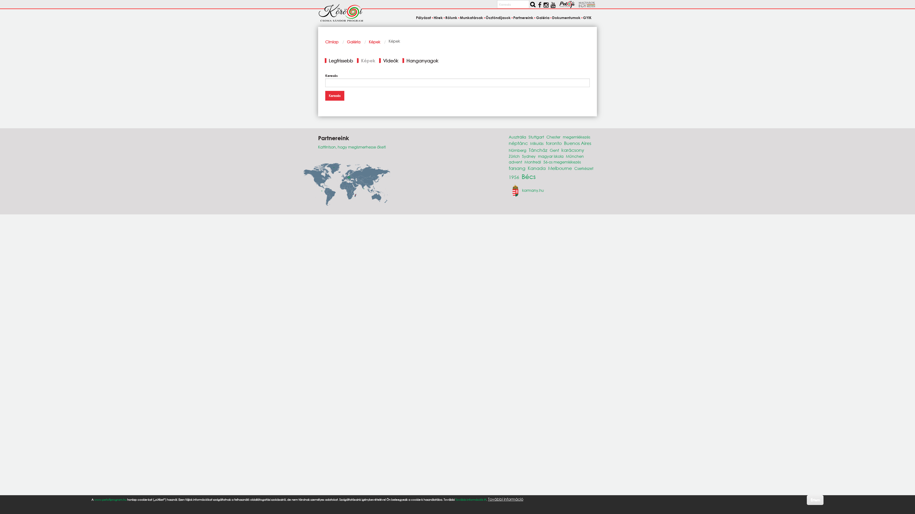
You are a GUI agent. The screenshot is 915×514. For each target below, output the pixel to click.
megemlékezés (576, 136)
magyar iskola (551, 156)
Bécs (529, 176)
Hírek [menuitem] (438, 17)
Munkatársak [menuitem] (471, 17)
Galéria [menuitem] (542, 17)
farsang (517, 168)
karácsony (572, 150)
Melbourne (560, 168)
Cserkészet (583, 168)
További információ (505, 499)
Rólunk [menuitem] (451, 17)
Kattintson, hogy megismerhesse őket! (352, 146)
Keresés (331, 76)
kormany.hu (533, 190)
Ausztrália (517, 136)
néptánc (518, 143)
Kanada (537, 168)
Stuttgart (536, 136)
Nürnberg (517, 150)
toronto (554, 143)
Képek (374, 41)
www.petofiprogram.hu (110, 500)
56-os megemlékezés (562, 161)
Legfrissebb (341, 60)
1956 (514, 177)
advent (515, 161)
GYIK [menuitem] (587, 17)
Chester (553, 136)
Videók (390, 60)
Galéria (354, 41)
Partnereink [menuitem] (523, 17)
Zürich (514, 156)
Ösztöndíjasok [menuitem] (498, 17)
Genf (554, 150)
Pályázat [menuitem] (423, 17)
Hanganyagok (422, 60)
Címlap (332, 41)
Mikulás (537, 143)
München (575, 156)
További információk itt (470, 500)
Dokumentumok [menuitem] (566, 17)
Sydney (529, 156)
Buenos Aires (577, 143)
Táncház (538, 150)
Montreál (532, 161)
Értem (815, 500)
